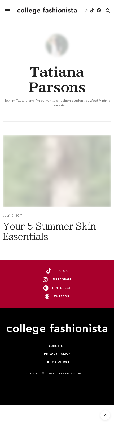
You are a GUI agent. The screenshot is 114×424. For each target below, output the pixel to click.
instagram (61, 279)
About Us (57, 346)
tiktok (61, 271)
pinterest (61, 288)
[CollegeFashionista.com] (47, 10)
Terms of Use (57, 362)
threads (61, 296)
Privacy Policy (57, 354)
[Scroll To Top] (105, 415)
